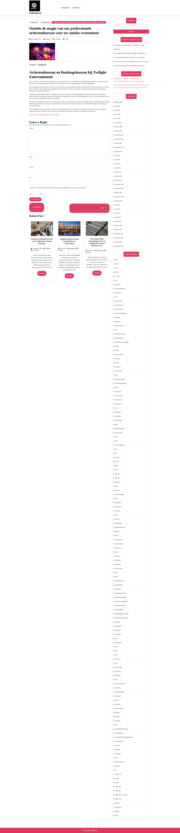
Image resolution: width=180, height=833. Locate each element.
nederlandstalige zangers (121, 618)
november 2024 (119, 188)
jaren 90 (117, 482)
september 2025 (119, 147)
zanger (116, 782)
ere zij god (118, 391)
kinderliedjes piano (120, 527)
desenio (117, 362)
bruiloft (117, 346)
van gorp (117, 745)
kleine (116, 535)
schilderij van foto (120, 683)
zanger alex (118, 786)
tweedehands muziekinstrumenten (124, 737)
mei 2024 (117, 213)
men (116, 572)
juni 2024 (117, 209)
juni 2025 (117, 159)
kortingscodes (118, 539)
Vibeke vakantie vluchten (120, 85)
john (116, 486)
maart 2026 (118, 122)
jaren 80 (117, 478)
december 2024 (119, 184)
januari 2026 (118, 131)
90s (116, 280)
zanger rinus (118, 799)
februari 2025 (118, 176)
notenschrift (118, 626)
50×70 (116, 268)
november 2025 (119, 139)
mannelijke (118, 564)
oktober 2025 (118, 143)
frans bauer (118, 412)
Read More (42, 274)
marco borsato (119, 568)
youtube (117, 778)
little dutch (118, 560)
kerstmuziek (118, 506)
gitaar (116, 424)
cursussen (117, 358)
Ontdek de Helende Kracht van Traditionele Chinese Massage (42, 241)
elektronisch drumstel (120, 383)
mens (116, 576)
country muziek (119, 354)
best (116, 330)
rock (116, 663)
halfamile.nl (35, 13)
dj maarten (118, 367)
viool (116, 757)
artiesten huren (119, 309)
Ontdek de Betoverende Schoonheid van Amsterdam (69, 241)
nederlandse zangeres (120, 597)
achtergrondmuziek (120, 288)
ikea (116, 449)
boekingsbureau (119, 338)
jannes (116, 465)
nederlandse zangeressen (121, 601)
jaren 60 (117, 474)
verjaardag (118, 753)
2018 (116, 260)
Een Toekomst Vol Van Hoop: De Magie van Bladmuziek (130, 53)
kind (116, 515)
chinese (117, 350)
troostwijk (117, 720)
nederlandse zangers (120, 605)
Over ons (65, 8)
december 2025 (119, 135)
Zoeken (131, 21)
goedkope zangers (119, 428)
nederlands (118, 589)
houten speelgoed (119, 445)
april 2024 (117, 217)
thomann (117, 712)
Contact (76, 8)
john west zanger (119, 494)
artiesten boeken (119, 305)
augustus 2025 (119, 151)
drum (116, 375)
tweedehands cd (119, 733)
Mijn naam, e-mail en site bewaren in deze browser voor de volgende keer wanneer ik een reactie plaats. (58, 187)
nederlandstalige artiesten (121, 613)
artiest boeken (118, 301)
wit (116, 770)
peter (116, 638)
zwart (116, 815)
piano (116, 646)
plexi (116, 650)
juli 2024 (117, 205)
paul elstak (118, 634)
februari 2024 (118, 225)
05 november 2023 (36, 39)
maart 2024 (118, 221)
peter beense (118, 642)
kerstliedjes (118, 502)
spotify (117, 700)
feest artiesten (118, 395)
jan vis (116, 461)
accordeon (117, 284)
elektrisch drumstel (120, 379)
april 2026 (117, 118)
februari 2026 (118, 126)
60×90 (116, 272)
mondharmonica (119, 581)
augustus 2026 (119, 102)
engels (116, 387)
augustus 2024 (119, 201)
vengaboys (118, 749)
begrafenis (117, 321)
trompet (117, 716)
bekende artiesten (119, 325)
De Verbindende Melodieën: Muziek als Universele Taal (129, 57)
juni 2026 (117, 110)
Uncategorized (45, 22)
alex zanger (118, 292)
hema (116, 436)
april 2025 (117, 168)
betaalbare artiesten (120, 334)
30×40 (116, 264)
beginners (117, 317)
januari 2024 (118, 229)
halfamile (47, 39)
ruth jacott (117, 675)
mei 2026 (117, 114)
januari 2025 (118, 180)
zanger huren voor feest (121, 794)
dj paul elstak (118, 371)
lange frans (118, 548)
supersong (117, 704)
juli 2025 (117, 155)
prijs (116, 655)
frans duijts (118, 416)
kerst (116, 498)
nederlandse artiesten (120, 593)
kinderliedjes (118, 523)
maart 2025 (118, 172)
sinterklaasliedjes (119, 692)
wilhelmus (117, 766)
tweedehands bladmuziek (121, 729)
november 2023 (119, 238)
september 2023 (119, 246)
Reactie (31, 128)
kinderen (117, 519)
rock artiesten (118, 667)
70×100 (117, 276)
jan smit (117, 457)
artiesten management (120, 313)
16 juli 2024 (91, 250)
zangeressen (118, 807)
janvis (116, 469)
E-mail (31, 167)
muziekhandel (118, 585)
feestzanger (118, 404)
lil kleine (117, 556)
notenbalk (117, 622)
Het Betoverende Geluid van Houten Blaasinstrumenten (129, 65)
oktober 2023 (118, 242)
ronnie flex (118, 671)
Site (30, 177)
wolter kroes (118, 774)
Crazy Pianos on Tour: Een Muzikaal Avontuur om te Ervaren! (131, 61)
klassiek (117, 531)
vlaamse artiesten (119, 762)
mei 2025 (117, 164)
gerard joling (118, 420)
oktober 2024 (118, 192)
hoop (116, 441)
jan (116, 453)
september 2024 (119, 196)
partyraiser (118, 630)
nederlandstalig (119, 609)
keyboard (117, 511)
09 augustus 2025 (37, 248)
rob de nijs (118, 659)
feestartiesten (118, 399)
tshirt (116, 725)
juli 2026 (117, 106)
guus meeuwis (118, 432)
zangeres (117, 803)
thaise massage (119, 708)
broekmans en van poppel (122, 342)
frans (116, 408)
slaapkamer (118, 696)
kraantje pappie (119, 543)
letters (116, 552)
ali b (116, 297)
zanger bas (118, 790)
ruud (116, 679)
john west (117, 490)
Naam (31, 157)
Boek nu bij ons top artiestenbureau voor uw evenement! (44, 114)
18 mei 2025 (63, 248)
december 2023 (119, 233)
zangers (117, 811)
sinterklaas (118, 688)
